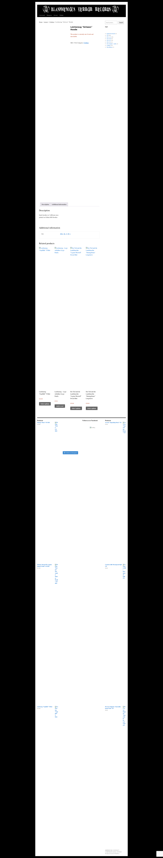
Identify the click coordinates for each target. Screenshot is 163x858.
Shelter (61, 15)
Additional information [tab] (59, 204)
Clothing (51, 22)
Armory (56, 15)
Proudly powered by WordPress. (112, 853)
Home (40, 22)
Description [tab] (45, 204)
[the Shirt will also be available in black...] (72, 425)
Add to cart (59, 406)
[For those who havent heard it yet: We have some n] (67, 435)
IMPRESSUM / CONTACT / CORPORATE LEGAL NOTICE (113, 851)
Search (121, 22)
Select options (45, 404)
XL (64, 234)
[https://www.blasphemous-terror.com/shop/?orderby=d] (62, 427)
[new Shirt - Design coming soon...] (78, 425)
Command (42, 15)
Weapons (49, 15)
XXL (61, 234)
